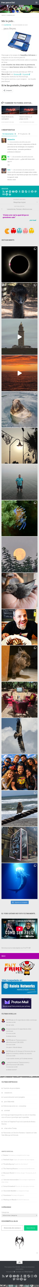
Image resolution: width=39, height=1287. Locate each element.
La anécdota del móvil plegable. (14, 1097)
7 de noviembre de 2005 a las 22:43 (23, 170)
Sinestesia (7, 1195)
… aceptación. (7, 1093)
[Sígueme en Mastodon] (35, 191)
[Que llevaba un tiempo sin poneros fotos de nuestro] (20, 663)
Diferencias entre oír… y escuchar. (14, 1106)
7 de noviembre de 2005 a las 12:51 (19, 142)
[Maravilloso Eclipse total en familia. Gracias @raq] (20, 264)
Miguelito (11, 139)
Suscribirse (30, 1228)
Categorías (5, 1212)
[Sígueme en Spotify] (10, 191)
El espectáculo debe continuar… (27, 1020)
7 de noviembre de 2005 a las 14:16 (22, 156)
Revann (16, 74)
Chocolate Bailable (9, 1191)
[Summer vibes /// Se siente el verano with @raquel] (20, 482)
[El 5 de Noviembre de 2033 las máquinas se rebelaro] (20, 627)
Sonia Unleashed (9, 1186)
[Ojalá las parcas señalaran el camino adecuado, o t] (20, 554)
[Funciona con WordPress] (14, 1271)
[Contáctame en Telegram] (16, 191)
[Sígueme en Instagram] (29, 191)
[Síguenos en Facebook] (32, 191)
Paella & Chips (8, 1160)
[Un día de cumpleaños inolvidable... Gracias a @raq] (20, 736)
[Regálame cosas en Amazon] (19, 191)
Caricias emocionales (11, 1180)
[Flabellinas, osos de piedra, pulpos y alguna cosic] (20, 518)
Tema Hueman (29, 1271)
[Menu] (36, 2)
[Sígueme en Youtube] (13, 191)
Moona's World (8, 1173)
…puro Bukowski (8, 1102)
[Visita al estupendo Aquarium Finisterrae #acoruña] (20, 409)
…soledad (6, 1110)
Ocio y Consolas (8, 15)
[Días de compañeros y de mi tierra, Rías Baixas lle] (20, 700)
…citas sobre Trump (10, 1128)
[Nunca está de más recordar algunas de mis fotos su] (20, 881)
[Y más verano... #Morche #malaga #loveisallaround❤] (20, 446)
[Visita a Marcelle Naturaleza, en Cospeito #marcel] (20, 301)
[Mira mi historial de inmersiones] (7, 194)
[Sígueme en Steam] (26, 191)
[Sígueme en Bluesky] (7, 191)
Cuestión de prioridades (11, 1088)
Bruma (5, 1155)
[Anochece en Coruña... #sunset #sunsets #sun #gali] (20, 373)
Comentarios (10, 134)
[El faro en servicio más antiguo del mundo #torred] (20, 337)
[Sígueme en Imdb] (23, 191)
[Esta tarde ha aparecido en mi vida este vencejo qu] (20, 591)
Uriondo (25, 74)
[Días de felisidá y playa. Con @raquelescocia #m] (20, 808)
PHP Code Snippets (12, 1286)
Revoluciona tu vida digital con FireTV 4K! (16, 948)
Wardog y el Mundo (10, 1200)
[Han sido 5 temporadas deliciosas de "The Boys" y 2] (20, 772)
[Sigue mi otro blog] (10, 194)
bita (9, 170)
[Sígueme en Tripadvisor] (3, 194)
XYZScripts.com (27, 1286)
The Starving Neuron (10, 1168)
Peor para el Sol (8, 2)
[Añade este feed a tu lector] (3, 191)
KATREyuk (7, 25)
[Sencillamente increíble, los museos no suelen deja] (20, 845)
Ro (8, 156)
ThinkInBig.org (8, 1164)
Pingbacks (25, 134)
